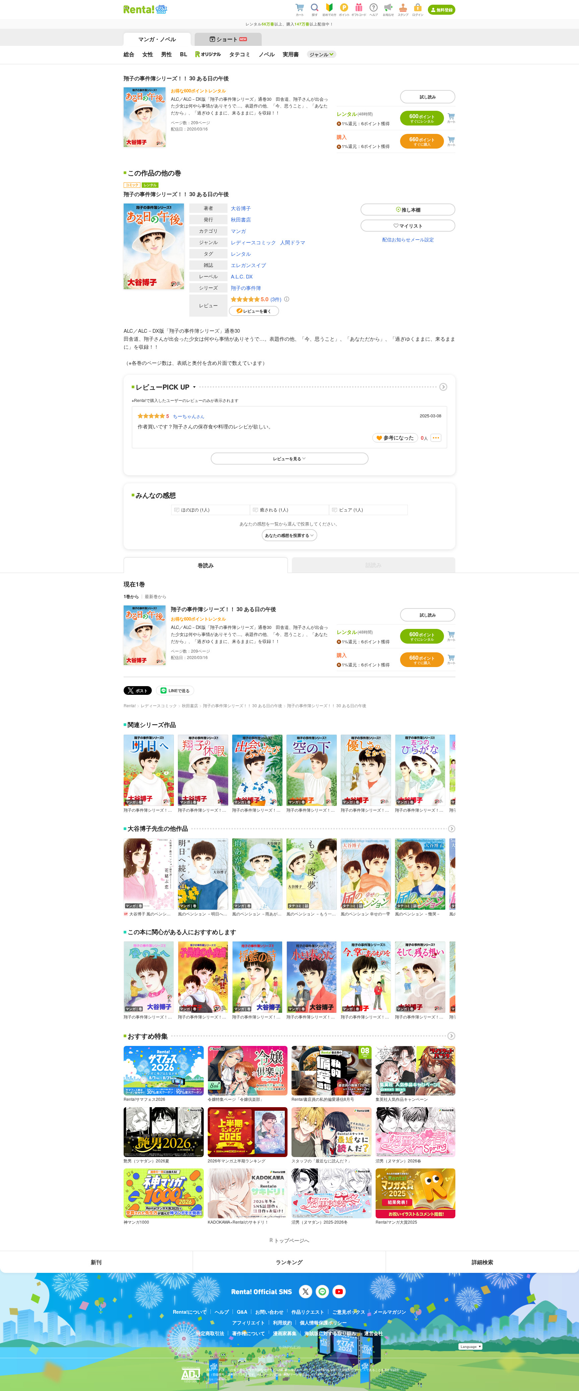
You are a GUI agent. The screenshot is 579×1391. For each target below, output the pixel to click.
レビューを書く (257, 311)
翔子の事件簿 (246, 287)
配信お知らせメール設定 (408, 239)
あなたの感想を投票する (287, 535)
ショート (231, 39)
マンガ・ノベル (157, 39)
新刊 (96, 1262)
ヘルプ (222, 1311)
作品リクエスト (308, 1311)
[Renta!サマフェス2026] (160, 9)
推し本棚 (411, 209)
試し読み (428, 97)
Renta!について (190, 1311)
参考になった (399, 437)
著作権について (248, 1333)
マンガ (238, 230)
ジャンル (319, 54)
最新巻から (156, 596)
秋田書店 (241, 219)
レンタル (241, 253)
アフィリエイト (248, 1322)
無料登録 (445, 10)
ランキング (289, 1262)
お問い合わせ (269, 1311)
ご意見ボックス (348, 1311)
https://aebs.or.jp (218, 1379)
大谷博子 (241, 208)
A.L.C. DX (242, 276)
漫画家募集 (285, 1333)
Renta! (130, 705)
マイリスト (411, 225)
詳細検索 (482, 1262)
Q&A (242, 1311)
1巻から (131, 596)
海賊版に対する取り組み (330, 1333)
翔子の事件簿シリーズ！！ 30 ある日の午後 (223, 609)
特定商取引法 (210, 1333)
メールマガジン (389, 1311)
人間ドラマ (292, 242)
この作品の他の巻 (154, 172)
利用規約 (282, 1322)
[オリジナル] (208, 54)
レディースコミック (253, 242)
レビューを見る (287, 459)
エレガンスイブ (248, 264)
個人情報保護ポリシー (323, 1322)
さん (188, 416)
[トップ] (139, 9)
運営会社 (373, 1333)
